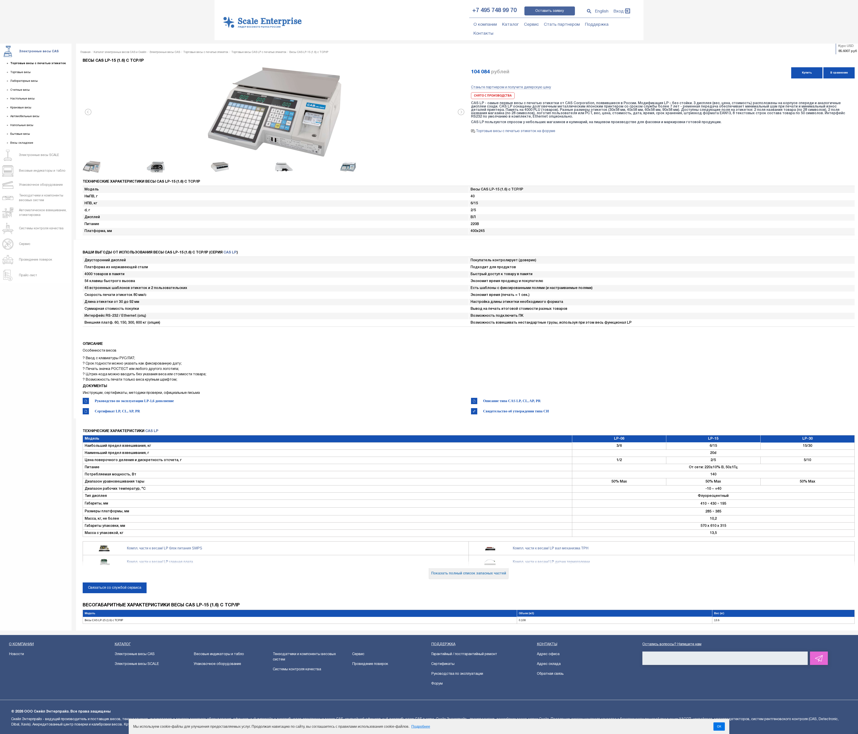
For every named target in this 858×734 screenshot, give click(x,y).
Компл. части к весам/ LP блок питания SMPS (164, 548)
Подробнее (420, 726)
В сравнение (839, 73)
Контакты (483, 34)
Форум (437, 683)
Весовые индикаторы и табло (219, 654)
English (601, 11)
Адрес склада (549, 664)
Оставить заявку (549, 11)
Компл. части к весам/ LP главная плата (160, 562)
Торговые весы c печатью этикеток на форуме (515, 131)
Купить (807, 73)
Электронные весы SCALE (137, 664)
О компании (485, 25)
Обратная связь (550, 673)
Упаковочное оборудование (217, 664)
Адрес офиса (548, 654)
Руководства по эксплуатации (457, 673)
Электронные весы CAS (135, 654)
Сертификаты (442, 664)
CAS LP (230, 252)
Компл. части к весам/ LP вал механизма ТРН (551, 548)
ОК (719, 726)
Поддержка (597, 25)
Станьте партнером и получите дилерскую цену (511, 87)
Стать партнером (562, 25)
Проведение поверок (370, 664)
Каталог (510, 25)
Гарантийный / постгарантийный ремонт (464, 654)
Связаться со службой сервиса (114, 587)
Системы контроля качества (297, 669)
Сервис (531, 25)
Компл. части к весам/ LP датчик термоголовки (551, 562)
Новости (16, 654)
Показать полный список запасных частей (468, 573)
